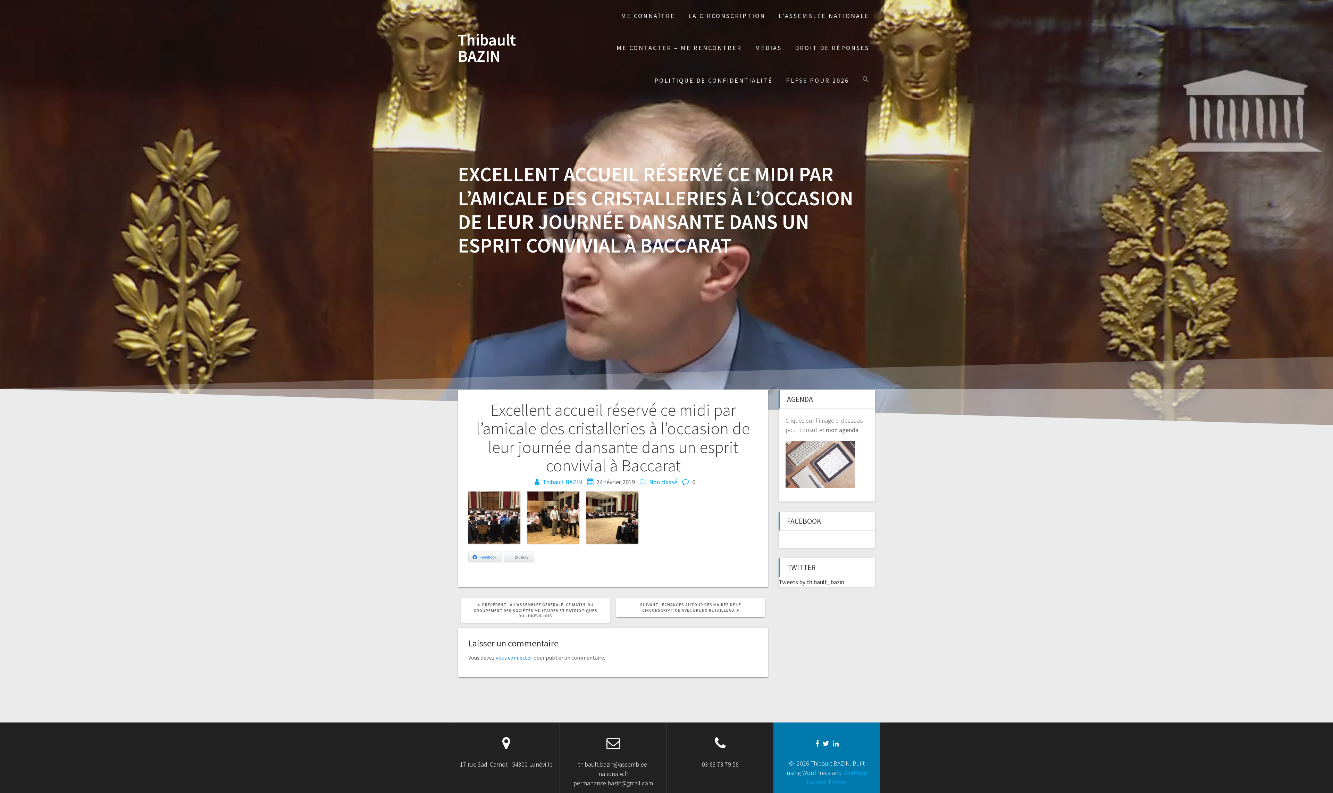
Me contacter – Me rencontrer (679, 48)
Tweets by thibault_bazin (811, 582)
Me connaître (648, 16)
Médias (768, 48)
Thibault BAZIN (487, 48)
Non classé (663, 482)
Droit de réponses (832, 48)
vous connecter (514, 657)
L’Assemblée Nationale (824, 16)
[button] (865, 80)
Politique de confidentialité (713, 80)
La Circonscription (726, 16)
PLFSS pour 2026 (817, 80)
